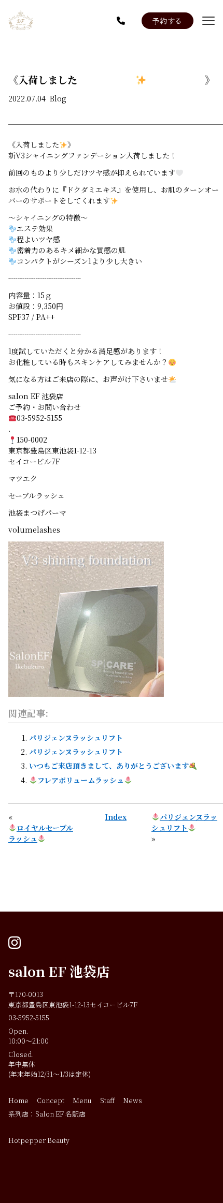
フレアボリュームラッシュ (80, 780)
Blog (58, 98)
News (132, 1100)
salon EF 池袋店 (59, 971)
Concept (50, 1100)
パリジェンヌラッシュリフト (76, 737)
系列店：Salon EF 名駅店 (47, 1114)
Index (116, 817)
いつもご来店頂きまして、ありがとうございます (109, 765)
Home (18, 1100)
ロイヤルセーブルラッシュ (40, 833)
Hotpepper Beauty (38, 1140)
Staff (107, 1100)
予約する (167, 21)
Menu (82, 1100)
